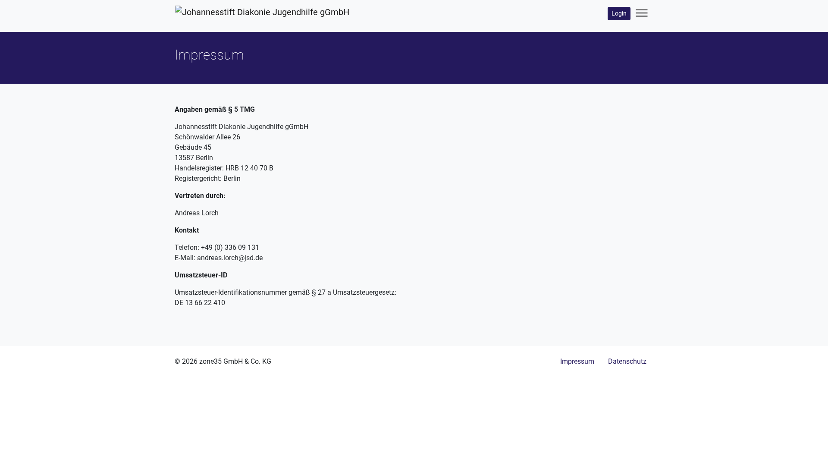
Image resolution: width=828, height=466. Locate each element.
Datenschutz (627, 361)
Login (619, 13)
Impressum (577, 361)
